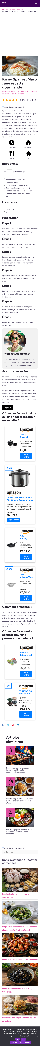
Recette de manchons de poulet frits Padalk (20, 959)
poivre (8, 196)
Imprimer (7, 408)
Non (23, 1039)
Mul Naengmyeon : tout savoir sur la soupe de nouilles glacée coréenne (19, 832)
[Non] (37, 1036)
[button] (13, 107)
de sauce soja (18, 188)
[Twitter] (8, 725)
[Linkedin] (18, 725)
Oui (17, 1039)
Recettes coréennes (18, 94)
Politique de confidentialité (20, 1043)
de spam (12, 182)
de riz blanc (15, 179)
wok (7, 212)
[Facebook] (3, 725)
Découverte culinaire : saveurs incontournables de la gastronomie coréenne (18, 770)
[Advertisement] (20, 35)
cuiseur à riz (10, 209)
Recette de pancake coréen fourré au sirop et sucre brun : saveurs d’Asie (20, 801)
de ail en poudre (18, 194)
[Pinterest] (13, 725)
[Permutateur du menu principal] (36, 3)
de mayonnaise (17, 185)
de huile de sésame (19, 191)
